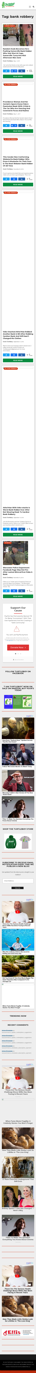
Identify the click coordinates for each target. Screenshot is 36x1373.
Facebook (8, 542)
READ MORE (18, 76)
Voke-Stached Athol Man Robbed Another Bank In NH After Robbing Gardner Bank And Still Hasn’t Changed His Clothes (18, 335)
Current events (9, 26)
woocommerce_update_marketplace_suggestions (17, 1032)
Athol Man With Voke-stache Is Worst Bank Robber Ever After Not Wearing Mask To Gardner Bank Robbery (16, 511)
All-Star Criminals (11, 84)
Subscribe (17, 888)
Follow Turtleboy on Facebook (18, 672)
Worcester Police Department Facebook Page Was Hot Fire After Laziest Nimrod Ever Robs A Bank (17, 571)
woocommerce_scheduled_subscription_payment (16, 1048)
